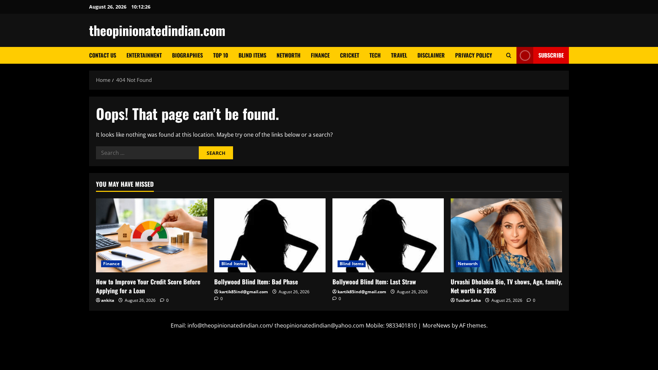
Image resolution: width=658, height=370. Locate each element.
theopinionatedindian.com (157, 30)
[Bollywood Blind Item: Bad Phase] (270, 235)
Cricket (349, 55)
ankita (107, 300)
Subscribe (551, 55)
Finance (320, 55)
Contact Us (102, 55)
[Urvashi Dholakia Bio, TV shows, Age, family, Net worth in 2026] (506, 235)
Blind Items (252, 55)
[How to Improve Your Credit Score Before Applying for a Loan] (151, 235)
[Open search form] (508, 55)
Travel (399, 55)
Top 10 (220, 55)
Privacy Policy (473, 55)
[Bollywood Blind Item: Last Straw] (388, 235)
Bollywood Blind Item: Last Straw (374, 281)
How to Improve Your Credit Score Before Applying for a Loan (148, 286)
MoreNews (436, 325)
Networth (289, 55)
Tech (375, 55)
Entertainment (144, 55)
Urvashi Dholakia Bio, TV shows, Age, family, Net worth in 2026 (506, 286)
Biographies (187, 55)
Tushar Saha (468, 300)
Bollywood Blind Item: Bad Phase (256, 281)
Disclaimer (431, 55)
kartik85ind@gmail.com (243, 292)
